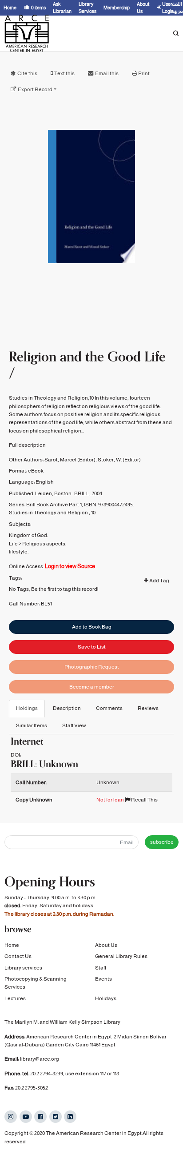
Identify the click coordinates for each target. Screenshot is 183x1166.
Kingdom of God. (28, 535)
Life (13, 544)
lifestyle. (18, 552)
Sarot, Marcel (60, 460)
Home (11, 945)
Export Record (35, 89)
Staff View (74, 725)
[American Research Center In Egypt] (26, 33)
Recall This (144, 800)
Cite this (27, 73)
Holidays (105, 998)
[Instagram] (10, 1116)
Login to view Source (70, 566)
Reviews (148, 708)
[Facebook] (40, 1116)
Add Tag (158, 580)
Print (144, 73)
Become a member (91, 687)
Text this (64, 73)
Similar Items (31, 725)
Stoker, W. (110, 460)
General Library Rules (121, 956)
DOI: (16, 755)
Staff (100, 968)
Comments (109, 708)
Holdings (27, 708)
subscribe (162, 842)
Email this (107, 73)
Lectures (15, 998)
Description (67, 708)
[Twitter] (55, 1116)
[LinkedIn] (70, 1116)
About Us (106, 945)
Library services (23, 968)
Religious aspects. (44, 544)
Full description (27, 445)
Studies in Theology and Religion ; (49, 512)
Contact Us (18, 956)
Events (103, 979)
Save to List (92, 647)
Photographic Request (91, 667)
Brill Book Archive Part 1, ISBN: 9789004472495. (80, 504)
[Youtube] (26, 1116)
